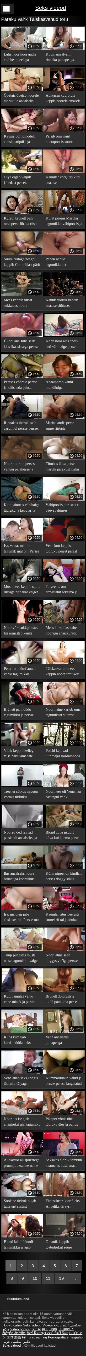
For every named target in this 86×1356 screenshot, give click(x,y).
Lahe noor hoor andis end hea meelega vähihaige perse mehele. (22, 57)
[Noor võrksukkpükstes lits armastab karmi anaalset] (22, 622)
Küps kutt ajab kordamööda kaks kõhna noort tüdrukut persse (20, 1040)
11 (48, 1278)
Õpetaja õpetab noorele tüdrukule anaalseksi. (21, 98)
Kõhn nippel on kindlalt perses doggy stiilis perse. (63, 877)
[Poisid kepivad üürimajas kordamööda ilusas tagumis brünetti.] (64, 745)
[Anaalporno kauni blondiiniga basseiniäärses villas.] (64, 376)
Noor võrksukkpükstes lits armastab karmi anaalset (21, 631)
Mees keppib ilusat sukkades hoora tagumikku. (18, 303)
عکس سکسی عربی (16, 1341)
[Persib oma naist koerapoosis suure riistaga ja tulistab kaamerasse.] (64, 131)
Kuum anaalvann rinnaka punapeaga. (60, 57)
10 (34, 1278)
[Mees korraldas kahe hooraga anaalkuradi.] (64, 622)
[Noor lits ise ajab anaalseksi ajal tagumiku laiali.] (22, 1113)
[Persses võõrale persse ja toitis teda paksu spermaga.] (22, 376)
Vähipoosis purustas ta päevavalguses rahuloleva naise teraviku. (63, 508)
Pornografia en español (65, 1337)
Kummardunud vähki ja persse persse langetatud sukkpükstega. (64, 1081)
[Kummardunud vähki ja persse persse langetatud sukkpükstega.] (64, 1072)
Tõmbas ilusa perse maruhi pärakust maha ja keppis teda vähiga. (62, 467)
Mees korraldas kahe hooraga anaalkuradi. (61, 630)
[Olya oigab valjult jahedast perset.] (22, 172)
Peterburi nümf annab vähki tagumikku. (20, 671)
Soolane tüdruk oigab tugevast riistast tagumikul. (20, 1204)
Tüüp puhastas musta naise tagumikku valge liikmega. (21, 958)
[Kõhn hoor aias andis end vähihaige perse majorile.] (64, 336)
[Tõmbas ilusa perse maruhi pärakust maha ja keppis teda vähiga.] (64, 458)
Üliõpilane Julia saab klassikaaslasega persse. (21, 344)
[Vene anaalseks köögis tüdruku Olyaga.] (22, 1072)
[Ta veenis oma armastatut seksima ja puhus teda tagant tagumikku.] (64, 581)
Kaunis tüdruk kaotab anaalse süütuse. (62, 303)
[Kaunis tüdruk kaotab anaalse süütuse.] (64, 294)
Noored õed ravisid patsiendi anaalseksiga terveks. (20, 835)
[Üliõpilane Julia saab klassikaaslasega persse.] (22, 336)
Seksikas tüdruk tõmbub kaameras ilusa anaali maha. (64, 1163)
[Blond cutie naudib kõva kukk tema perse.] (64, 827)
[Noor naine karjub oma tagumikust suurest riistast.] (64, 704)
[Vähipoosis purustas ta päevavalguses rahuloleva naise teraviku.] (64, 499)
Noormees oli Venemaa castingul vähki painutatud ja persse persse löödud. (63, 795)
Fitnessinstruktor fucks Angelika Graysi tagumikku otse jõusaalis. (63, 1204)
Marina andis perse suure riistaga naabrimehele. (60, 426)
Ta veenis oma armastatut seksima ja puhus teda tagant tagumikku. (61, 590)
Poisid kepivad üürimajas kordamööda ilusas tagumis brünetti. (63, 754)
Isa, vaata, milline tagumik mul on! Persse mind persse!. (21, 549)
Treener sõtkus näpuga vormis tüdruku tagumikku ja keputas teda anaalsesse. (21, 795)
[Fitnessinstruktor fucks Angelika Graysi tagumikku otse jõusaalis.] (64, 1195)
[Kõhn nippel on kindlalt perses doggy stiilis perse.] (64, 868)
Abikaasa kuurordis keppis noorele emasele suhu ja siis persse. (63, 99)
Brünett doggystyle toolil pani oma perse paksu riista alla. (61, 999)
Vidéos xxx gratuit (56, 1325)
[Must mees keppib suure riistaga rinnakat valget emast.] (22, 581)
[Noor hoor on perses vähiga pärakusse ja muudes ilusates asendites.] (22, 458)
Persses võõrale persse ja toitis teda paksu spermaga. (20, 385)
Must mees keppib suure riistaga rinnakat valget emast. (22, 590)
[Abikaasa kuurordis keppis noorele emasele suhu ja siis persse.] (64, 90)
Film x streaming (34, 1337)
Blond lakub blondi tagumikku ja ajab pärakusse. (18, 1245)
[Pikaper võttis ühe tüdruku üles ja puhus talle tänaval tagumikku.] (64, 1113)
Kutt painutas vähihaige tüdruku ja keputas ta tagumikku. (21, 508)
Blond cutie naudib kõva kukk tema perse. (63, 835)
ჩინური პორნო (14, 1333)
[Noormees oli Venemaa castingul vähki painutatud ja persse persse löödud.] (64, 786)
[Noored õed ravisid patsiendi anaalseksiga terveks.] (22, 827)
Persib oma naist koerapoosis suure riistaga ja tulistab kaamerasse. (59, 139)
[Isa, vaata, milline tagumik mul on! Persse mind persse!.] (22, 540)
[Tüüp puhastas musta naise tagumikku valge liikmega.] (22, 950)
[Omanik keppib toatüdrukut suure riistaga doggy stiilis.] (64, 1236)
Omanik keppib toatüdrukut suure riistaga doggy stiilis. (61, 1245)
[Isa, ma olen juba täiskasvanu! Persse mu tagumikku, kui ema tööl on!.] (22, 909)
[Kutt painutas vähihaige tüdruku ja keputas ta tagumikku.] (22, 499)
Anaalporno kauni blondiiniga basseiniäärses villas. (61, 385)
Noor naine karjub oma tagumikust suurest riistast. (63, 713)
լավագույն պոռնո (58, 1329)
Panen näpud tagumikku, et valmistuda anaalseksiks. (56, 262)
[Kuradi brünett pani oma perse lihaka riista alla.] (22, 213)
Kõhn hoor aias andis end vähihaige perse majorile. (62, 344)
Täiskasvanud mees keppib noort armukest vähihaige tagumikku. (62, 672)
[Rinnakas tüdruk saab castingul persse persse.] (22, 417)
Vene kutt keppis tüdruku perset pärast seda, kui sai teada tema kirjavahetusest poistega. (64, 549)
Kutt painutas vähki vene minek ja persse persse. (19, 999)
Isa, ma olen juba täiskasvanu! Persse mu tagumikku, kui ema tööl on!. (22, 917)
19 (61, 1278)
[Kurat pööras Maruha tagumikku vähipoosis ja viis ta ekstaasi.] (64, 213)
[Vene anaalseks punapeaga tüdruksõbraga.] (64, 1032)
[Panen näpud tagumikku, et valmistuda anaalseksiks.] (64, 254)
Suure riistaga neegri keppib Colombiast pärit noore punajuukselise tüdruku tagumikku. (22, 262)
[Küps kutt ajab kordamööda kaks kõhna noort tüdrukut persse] (22, 1032)
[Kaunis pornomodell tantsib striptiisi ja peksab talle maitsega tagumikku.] (22, 131)
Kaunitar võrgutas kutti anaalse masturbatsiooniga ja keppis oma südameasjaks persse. (63, 180)
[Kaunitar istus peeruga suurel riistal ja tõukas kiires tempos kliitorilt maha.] (64, 909)
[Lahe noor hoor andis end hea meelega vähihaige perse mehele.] (22, 49)
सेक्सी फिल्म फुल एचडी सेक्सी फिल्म (47, 1333)
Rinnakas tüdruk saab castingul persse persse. (21, 425)
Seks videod (50, 8)
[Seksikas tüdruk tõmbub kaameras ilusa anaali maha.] (64, 1154)
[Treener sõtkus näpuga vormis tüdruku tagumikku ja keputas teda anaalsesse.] (22, 786)
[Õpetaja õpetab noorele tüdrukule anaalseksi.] (22, 90)
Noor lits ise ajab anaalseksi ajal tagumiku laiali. (22, 1122)
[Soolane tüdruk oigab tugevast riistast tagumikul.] (22, 1195)
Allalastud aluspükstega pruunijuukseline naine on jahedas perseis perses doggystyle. (21, 1163)
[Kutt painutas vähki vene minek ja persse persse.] (22, 991)
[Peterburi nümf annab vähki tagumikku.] (22, 663)
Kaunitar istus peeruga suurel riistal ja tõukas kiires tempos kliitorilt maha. (62, 917)
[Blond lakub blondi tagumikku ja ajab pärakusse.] (22, 1236)
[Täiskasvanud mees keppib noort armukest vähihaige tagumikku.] (64, 663)
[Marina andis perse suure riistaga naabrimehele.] (64, 417)
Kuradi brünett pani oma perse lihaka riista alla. (20, 221)
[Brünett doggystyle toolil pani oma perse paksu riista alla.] (64, 991)
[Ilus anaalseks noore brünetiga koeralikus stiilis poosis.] (22, 868)
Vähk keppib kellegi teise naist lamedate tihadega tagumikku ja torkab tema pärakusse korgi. (20, 754)
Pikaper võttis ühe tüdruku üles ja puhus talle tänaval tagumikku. (63, 1122)
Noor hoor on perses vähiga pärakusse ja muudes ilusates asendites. (19, 467)
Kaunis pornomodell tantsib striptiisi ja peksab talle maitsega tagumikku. (20, 139)
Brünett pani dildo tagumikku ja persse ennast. (19, 713)
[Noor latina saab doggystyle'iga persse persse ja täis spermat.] (64, 950)
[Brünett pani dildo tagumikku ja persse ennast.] (22, 704)
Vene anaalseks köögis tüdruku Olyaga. (21, 1081)
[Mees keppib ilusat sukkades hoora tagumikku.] (22, 294)
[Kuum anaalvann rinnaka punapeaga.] (64, 49)
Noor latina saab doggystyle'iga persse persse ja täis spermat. (62, 958)
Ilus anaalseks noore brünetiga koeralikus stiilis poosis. (19, 877)
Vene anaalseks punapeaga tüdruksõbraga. (57, 1040)
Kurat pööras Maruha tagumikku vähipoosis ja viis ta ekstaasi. (64, 221)
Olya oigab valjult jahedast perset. (17, 180)
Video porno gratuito (25, 1329)
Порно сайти (12, 1325)
